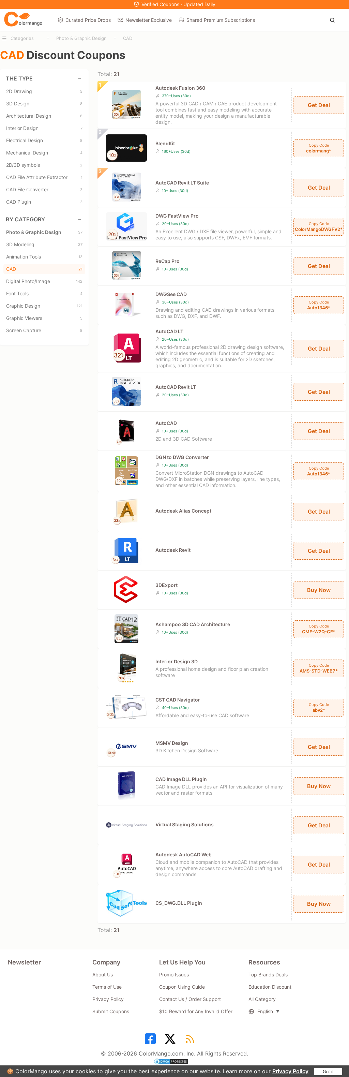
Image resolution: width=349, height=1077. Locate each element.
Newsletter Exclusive (148, 20)
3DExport (166, 585)
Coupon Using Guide (182, 987)
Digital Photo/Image (44, 281)
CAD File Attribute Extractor (44, 177)
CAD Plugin (44, 202)
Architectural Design (44, 116)
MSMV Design (171, 743)
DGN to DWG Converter (182, 457)
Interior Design (44, 128)
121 (79, 306)
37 (80, 232)
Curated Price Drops (88, 20)
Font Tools (44, 293)
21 (80, 269)
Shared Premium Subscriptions (220, 20)
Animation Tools (44, 257)
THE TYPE (19, 78)
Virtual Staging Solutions (184, 824)
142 (79, 281)
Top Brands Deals (268, 974)
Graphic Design (44, 306)
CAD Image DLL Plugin (181, 779)
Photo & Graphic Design (81, 38)
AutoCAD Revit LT (175, 387)
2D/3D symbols (44, 165)
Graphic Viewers (44, 318)
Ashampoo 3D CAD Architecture (192, 624)
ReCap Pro (167, 261)
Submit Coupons (110, 1011)
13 (80, 256)
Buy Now (319, 590)
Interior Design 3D (176, 661)
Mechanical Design (44, 153)
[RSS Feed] (190, 1041)
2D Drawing (44, 91)
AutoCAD (166, 423)
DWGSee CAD (171, 294)
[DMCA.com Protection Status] (174, 1062)
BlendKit (165, 143)
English (265, 1011)
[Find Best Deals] (334, 19)
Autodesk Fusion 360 (180, 88)
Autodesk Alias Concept (183, 511)
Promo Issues (174, 974)
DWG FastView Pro (177, 216)
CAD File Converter (44, 189)
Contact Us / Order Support (190, 999)
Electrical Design (44, 140)
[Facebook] (151, 1041)
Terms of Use (107, 987)
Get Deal (319, 105)
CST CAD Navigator (177, 700)
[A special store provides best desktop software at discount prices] (23, 19)
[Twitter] (171, 1041)
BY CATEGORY (25, 219)
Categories (22, 38)
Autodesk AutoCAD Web (183, 854)
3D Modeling (44, 244)
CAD (127, 38)
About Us (102, 974)
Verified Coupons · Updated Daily (178, 4)
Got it (328, 1071)
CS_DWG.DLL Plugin (178, 903)
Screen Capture (44, 330)
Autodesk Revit (173, 550)
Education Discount (269, 987)
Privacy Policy (290, 1071)
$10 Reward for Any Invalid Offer (195, 1011)
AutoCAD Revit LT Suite (182, 183)
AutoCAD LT (169, 331)
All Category (262, 999)
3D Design (44, 103)
